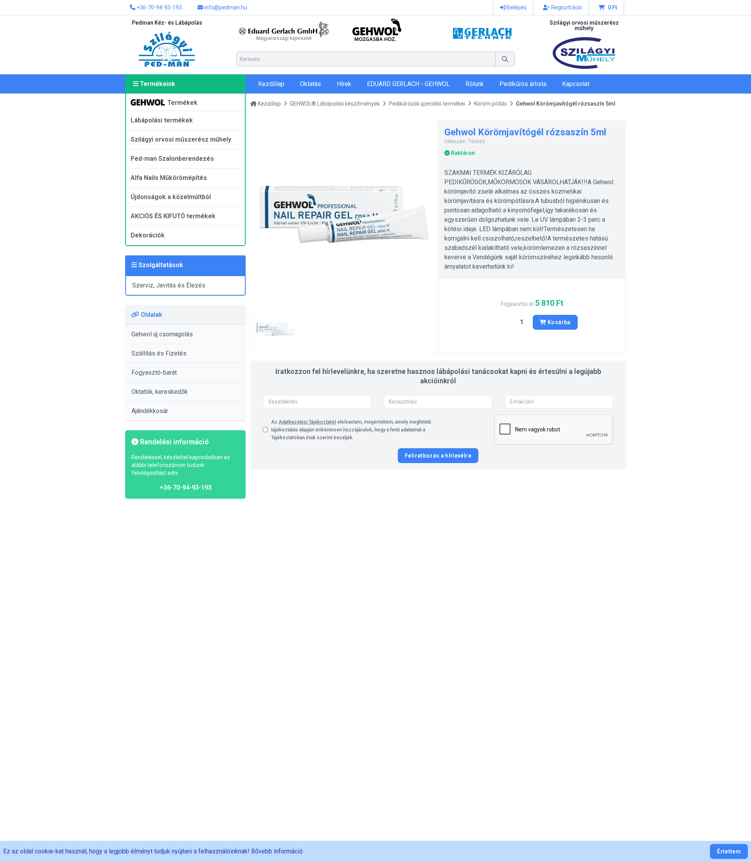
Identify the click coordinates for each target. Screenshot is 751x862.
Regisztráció (566, 7)
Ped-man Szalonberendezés (172, 158)
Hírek (344, 84)
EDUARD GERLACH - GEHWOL (408, 84)
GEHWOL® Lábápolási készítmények (335, 104)
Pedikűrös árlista (522, 84)
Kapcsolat (575, 84)
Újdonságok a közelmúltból (171, 197)
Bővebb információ (277, 851)
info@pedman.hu (225, 7)
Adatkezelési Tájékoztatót (307, 422)
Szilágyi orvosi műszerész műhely (181, 139)
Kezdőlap (271, 84)
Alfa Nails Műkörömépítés (169, 177)
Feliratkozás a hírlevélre (438, 456)
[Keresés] (505, 59)
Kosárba (558, 322)
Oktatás (310, 84)
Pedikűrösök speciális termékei (427, 104)
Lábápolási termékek (162, 120)
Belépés (515, 7)
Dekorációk (148, 235)
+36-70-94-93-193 (158, 7)
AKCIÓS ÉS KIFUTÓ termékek (173, 216)
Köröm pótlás (490, 104)
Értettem (729, 851)
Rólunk (474, 84)
